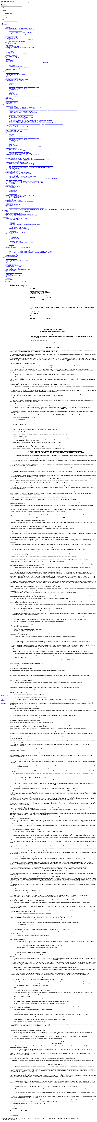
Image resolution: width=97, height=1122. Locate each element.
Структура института (11, 37)
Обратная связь (10, 75)
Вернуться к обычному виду (7, 1)
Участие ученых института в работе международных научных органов (26, 181)
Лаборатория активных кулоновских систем (20, 177)
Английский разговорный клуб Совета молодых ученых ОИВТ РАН (26, 96)
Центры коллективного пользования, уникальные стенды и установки (23, 154)
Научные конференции (11, 148)
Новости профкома (10, 270)
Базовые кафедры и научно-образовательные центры (19, 247)
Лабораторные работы (14, 168)
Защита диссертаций (11, 264)
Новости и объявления (11, 55)
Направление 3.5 (13, 192)
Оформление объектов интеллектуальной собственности (20, 201)
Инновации (9, 206)
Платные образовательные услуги (17, 227)
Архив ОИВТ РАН (10, 61)
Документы (6, 210)
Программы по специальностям (16, 239)
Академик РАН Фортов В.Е (13, 46)
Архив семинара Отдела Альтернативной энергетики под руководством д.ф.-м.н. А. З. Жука (31, 120)
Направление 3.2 (13, 189)
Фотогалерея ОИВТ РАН (12, 56)
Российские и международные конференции (20, 153)
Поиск (7, 1120)
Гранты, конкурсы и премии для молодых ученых (18, 269)
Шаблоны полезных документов (17, 41)
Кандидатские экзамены (15, 241)
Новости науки (10, 185)
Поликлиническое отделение (13, 102)
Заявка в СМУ (12, 93)
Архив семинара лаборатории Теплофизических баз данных (23, 118)
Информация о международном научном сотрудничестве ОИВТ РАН (26, 182)
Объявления (6, 257)
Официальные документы (12, 38)
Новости (11, 84)
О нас (4, 25)
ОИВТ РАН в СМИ (11, 43)
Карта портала (13, 1120)
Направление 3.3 (13, 190)
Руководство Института (12, 36)
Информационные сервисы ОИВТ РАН (18, 68)
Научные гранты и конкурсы (13, 268)
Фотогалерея (9, 278)
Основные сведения (14, 219)
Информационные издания (15, 66)
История (8, 42)
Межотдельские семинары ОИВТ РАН (18, 116)
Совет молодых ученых (12, 82)
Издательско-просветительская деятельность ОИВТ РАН (20, 47)
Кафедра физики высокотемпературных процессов (21, 163)
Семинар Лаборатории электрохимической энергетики (22, 111)
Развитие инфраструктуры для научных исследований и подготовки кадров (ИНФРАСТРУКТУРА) (33, 178)
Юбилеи (8, 59)
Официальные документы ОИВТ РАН (15, 80)
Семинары (8, 261)
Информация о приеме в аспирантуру (18, 234)
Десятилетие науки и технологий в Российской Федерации (23, 176)
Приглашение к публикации (13, 204)
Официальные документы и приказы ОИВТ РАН (21, 39)
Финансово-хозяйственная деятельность (19, 228)
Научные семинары (11, 106)
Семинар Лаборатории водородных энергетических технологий (24, 113)
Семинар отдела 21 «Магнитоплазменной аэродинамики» (23, 112)
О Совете (11, 83)
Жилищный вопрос (14, 90)
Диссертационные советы (12, 130)
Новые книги (9, 205)
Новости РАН (9, 203)
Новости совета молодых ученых (14, 266)
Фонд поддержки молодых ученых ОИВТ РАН (20, 88)
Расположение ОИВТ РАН (15, 31)
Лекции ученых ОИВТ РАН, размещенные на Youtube (19, 57)
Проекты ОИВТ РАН (11, 183)
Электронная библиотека (12, 169)
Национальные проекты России (14, 273)
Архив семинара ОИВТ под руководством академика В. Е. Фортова (25, 121)
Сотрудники (6, 71)
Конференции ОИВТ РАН (15, 149)
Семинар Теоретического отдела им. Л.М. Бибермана (22, 108)
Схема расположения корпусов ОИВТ (18, 34)
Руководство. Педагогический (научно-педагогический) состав (24, 224)
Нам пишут (9, 276)
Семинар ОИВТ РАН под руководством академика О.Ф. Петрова (25, 107)
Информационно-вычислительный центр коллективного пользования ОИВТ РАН (29, 159)
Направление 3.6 (13, 194)
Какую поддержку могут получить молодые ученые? (22, 175)
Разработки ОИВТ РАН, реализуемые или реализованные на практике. (26, 208)
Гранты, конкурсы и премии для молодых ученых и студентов (24, 87)
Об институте (9, 27)
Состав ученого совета (14, 127)
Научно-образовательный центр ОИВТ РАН (17, 162)
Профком (8, 97)
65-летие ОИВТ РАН (11, 52)
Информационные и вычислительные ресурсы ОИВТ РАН (20, 158)
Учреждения (12, 65)
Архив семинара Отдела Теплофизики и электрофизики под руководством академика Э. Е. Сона (32, 122)
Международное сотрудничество (14, 180)
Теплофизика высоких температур (17, 48)
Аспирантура (9, 233)
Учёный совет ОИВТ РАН (12, 125)
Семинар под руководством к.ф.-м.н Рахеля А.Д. (21, 115)
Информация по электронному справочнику (17, 79)
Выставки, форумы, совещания (13, 275)
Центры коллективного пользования (18, 155)
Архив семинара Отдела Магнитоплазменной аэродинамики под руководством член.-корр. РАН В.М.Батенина (36, 124)
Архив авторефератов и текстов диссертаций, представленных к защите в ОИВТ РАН (27, 62)
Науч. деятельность (8, 104)
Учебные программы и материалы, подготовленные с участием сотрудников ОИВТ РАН (30, 167)
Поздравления (9, 45)
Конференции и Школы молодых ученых (19, 85)
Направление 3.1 (13, 187)
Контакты (11, 92)
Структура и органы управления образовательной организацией (24, 220)
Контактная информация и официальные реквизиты (19, 28)
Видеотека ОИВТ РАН (11, 69)
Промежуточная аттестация (15, 243)
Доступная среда (13, 231)
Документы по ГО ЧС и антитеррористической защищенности (21, 215)
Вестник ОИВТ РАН (14, 50)
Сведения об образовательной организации (16, 218)
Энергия (11, 51)
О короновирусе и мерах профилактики (16, 74)
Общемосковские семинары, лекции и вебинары (21, 117)
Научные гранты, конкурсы (13, 171)
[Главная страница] (28, 3)
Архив (10, 246)
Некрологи (9, 103)
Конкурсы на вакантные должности (15, 271)
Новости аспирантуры (14, 238)
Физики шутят (9, 60)
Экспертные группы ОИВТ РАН (14, 131)
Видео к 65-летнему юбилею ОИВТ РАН (19, 53)
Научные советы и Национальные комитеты (17, 129)
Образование (12, 223)
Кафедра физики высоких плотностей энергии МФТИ (22, 164)
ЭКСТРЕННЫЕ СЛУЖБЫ (12, 73)
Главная (5, 24)
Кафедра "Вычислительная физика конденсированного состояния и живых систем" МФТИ (31, 166)
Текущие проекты (13, 94)
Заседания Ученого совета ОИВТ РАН (18, 126)
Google (10, 33)
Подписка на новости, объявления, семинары (17, 260)
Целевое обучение (13, 237)
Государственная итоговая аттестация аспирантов (21, 242)
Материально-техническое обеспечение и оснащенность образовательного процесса (29, 225)
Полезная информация (14, 89)
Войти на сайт (4, 17)
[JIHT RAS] (3, 19)
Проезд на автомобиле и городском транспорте (20, 32)
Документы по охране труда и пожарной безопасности (19, 214)
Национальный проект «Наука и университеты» (18, 172)
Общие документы (13, 236)
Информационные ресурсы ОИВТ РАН (18, 161)
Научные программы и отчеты (13, 200)
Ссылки (8, 64)
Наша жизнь (9, 98)
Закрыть (3, 4)
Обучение (5, 217)
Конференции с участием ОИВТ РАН (18, 150)
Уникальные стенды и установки (17, 157)
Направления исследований (13, 186)
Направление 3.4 (13, 191)
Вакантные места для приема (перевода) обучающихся (22, 229)
